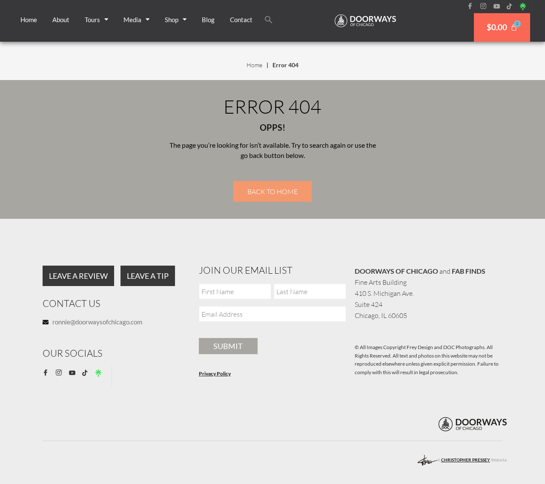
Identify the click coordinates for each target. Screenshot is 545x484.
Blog (208, 19)
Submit (228, 346)
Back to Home (272, 191)
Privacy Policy (215, 373)
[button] (268, 19)
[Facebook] (473, 6)
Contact (241, 19)
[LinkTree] (526, 6)
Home (28, 19)
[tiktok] (513, 6)
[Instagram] (486, 6)
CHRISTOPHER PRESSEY (465, 459)
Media (132, 19)
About (60, 19)
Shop (171, 19)
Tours (92, 19)
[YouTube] (499, 6)
